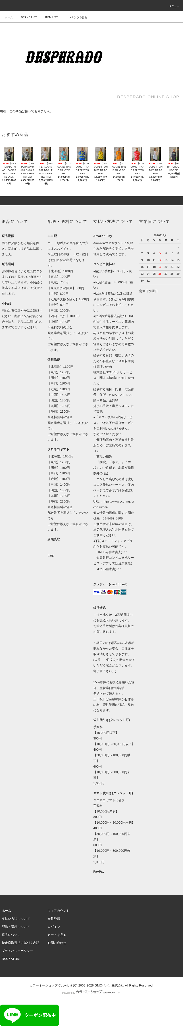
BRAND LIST (29, 17)
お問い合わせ (57, 943)
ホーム (9, 17)
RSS (5, 959)
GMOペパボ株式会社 (109, 985)
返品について (11, 935)
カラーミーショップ (43, 985)
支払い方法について (16, 918)
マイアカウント (58, 910)
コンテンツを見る (76, 17)
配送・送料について (16, 926)
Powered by (68, 992)
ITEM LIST (51, 17)
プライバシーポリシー (17, 951)
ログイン (54, 926)
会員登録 (54, 918)
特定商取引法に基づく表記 (20, 943)
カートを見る (57, 935)
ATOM (15, 959)
